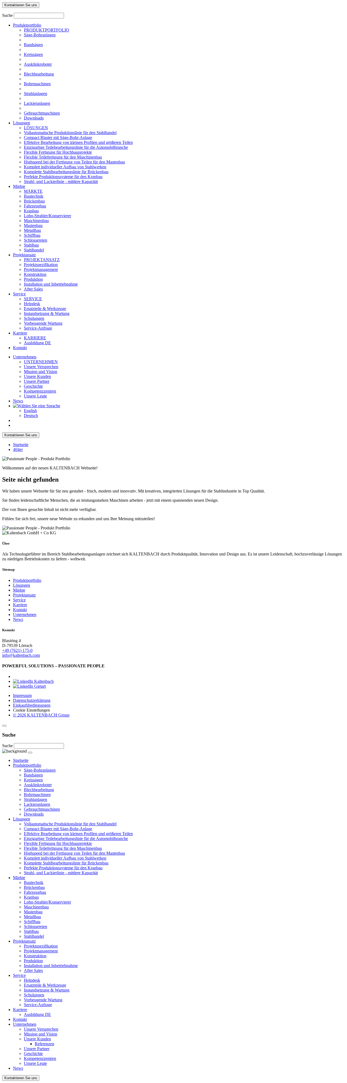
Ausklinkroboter (38, 64)
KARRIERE (35, 338)
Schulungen (34, 318)
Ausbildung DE (37, 342)
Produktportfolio (27, 25)
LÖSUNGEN (36, 127)
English (30, 410)
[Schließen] (4, 726)
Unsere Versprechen (41, 366)
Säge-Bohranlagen (40, 35)
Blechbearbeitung (39, 74)
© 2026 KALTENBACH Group (41, 715)
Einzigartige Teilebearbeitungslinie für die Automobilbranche (76, 147)
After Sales (33, 289)
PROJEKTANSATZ (42, 259)
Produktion (33, 279)
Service (19, 294)
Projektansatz (24, 254)
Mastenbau (33, 225)
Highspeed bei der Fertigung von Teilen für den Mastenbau (74, 162)
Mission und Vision (40, 371)
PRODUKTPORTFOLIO (46, 30)
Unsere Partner (36, 381)
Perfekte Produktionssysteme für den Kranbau (63, 176)
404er (18, 449)
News (18, 401)
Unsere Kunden (37, 376)
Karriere (20, 333)
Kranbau (31, 211)
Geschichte (33, 386)
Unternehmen (24, 357)
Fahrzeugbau (35, 206)
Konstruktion (35, 274)
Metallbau (32, 230)
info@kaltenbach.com (21, 655)
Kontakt (20, 347)
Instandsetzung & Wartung (46, 313)
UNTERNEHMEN (41, 361)
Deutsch (31, 415)
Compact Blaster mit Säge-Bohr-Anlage (58, 137)
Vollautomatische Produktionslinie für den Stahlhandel (70, 132)
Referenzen (44, 1043)
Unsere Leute (35, 396)
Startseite (20, 444)
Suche (7, 15)
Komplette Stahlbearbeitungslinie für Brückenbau (66, 171)
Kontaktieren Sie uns (20, 5)
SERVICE (33, 298)
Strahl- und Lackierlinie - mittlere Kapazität (61, 181)
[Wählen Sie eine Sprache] (36, 405)
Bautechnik (33, 196)
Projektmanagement (41, 269)
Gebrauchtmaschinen (42, 113)
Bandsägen (33, 44)
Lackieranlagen (37, 103)
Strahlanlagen (35, 93)
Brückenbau (34, 201)
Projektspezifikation (41, 264)
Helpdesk (32, 303)
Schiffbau (32, 235)
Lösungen (21, 123)
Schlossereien (35, 240)
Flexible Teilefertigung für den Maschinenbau (63, 157)
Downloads (34, 118)
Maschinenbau (36, 220)
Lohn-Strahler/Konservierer (47, 215)
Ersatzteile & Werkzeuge (45, 308)
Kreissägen (33, 54)
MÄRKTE (33, 191)
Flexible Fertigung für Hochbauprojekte (58, 152)
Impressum (22, 695)
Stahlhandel (34, 250)
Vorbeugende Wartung (43, 323)
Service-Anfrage (38, 328)
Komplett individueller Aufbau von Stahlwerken (65, 167)
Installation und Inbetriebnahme (51, 284)
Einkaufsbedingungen (31, 705)
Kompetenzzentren (40, 391)
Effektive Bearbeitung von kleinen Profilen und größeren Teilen (78, 142)
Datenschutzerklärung (31, 700)
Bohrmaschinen (37, 83)
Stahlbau (31, 245)
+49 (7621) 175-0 (17, 650)
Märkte (19, 186)
